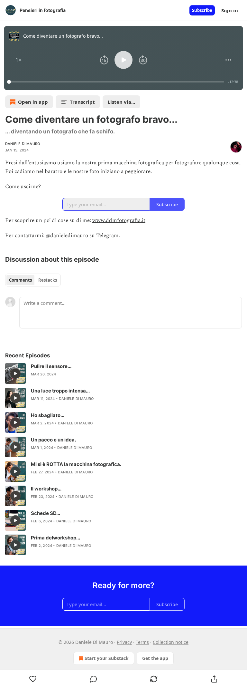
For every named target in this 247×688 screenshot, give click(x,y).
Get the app (155, 658)
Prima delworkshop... (55, 538)
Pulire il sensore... (51, 366)
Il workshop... (46, 489)
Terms (142, 642)
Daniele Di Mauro (22, 143)
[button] (18, 60)
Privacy (124, 642)
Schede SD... (45, 513)
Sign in (229, 10)
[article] (123, 373)
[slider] (116, 82)
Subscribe (202, 10)
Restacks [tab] (47, 280)
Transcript (82, 102)
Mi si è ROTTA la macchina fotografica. (76, 464)
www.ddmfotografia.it (118, 220)
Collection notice (170, 642)
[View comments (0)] (93, 679)
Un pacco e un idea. (53, 440)
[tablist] (33, 280)
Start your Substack (107, 658)
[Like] (33, 679)
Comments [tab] (20, 280)
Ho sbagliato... (47, 415)
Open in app (33, 102)
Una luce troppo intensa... (60, 391)
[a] (15, 373)
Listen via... (121, 102)
